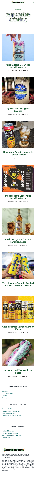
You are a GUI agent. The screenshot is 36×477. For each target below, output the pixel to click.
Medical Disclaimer (8, 431)
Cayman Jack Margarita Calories (18, 109)
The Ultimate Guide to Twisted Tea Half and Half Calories (18, 284)
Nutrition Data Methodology (11, 411)
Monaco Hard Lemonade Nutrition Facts (18, 197)
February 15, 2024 (12, 201)
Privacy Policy (6, 435)
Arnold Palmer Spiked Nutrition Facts (18, 328)
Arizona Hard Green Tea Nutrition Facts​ (18, 66)
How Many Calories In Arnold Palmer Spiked (18, 153)
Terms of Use (6, 437)
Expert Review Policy (8, 413)
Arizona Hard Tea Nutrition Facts (18, 371)
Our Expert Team (7, 393)
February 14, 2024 (12, 332)
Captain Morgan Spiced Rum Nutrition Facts (18, 240)
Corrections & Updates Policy (11, 415)
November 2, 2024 (13, 70)
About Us (5, 391)
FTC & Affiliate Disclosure (10, 433)
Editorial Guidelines (8, 409)
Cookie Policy (16, 435)
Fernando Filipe (23, 70)
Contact (4, 395)
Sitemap (4, 398)
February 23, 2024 (12, 114)
